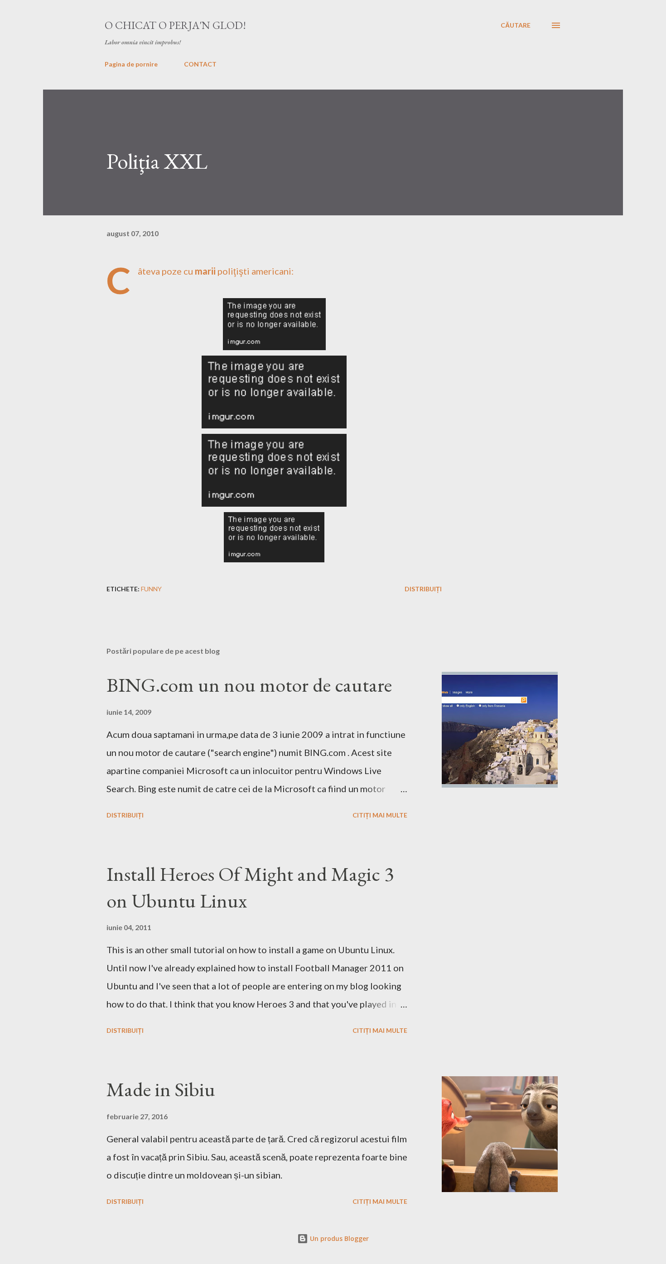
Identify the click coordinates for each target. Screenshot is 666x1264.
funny (151, 589)
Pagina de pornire (131, 64)
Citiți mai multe (379, 815)
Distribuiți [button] (423, 589)
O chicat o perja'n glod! (175, 25)
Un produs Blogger (338, 1238)
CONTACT (200, 64)
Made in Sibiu (160, 1089)
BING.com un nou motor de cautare (249, 685)
